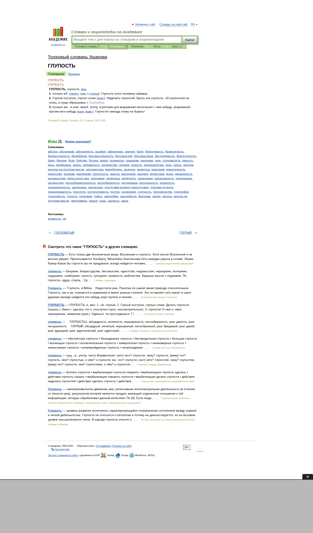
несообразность (108, 182)
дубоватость (91, 165)
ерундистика (94, 169)
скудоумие (128, 191)
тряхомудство (162, 191)
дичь (51, 165)
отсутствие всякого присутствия (127, 187)
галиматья (117, 160)
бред (51, 160)
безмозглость (174, 151)
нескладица (184, 178)
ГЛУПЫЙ (185, 232)
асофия (100, 151)
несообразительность (80, 182)
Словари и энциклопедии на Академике (106, 32)
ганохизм (146, 160)
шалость (113, 200)
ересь (178, 165)
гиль (158, 160)
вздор (104, 160)
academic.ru (58, 44)
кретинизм (83, 174)
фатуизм (144, 196)
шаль (124, 200)
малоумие (128, 174)
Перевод (74, 74)
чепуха (167, 196)
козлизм (69, 174)
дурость (136, 165)
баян (140, 151)
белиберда (79, 156)
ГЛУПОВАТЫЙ (64, 232)
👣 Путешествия (60, 449)
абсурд (53, 151)
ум (64, 218)
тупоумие (85, 196)
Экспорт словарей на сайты (63, 455)
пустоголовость (98, 191)
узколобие (111, 196)
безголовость (154, 151)
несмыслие (56, 182)
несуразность (148, 182)
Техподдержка (103, 446)
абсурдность (84, 151)
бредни (61, 160)
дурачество (109, 165)
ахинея (130, 151)
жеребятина (113, 169)
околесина (79, 187)
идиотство (55, 174)
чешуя (93, 200)
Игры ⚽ (177, 46)
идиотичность (175, 169)
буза (71, 160)
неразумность (164, 178)
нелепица (113, 178)
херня (156, 196)
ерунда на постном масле (66, 169)
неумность (167, 182)
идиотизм (158, 169)
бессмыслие (123, 156)
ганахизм (132, 160)
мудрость (54, 218)
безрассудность (59, 156)
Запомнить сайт (145, 24)
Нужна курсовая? (78, 141)
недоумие (98, 178)
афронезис (115, 151)
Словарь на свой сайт (173, 24)
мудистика (157, 174)
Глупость (55, 288)
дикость (187, 160)
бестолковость (165, 156)
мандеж (142, 174)
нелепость (129, 178)
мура (169, 174)
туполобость (56, 196)
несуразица (129, 182)
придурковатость (59, 191)
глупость (55, 271)
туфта (98, 196)
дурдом (124, 165)
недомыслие (57, 178)
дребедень (63, 165)
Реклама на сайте (122, 446)
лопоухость (100, 174)
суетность (144, 191)
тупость (72, 196)
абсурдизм (66, 151)
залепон (129, 169)
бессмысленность (101, 156)
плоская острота (161, 187)
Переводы (137, 46)
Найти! (189, 40)
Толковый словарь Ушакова (89, 46)
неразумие (145, 178)
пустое (115, 191)
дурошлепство (154, 165)
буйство (81, 160)
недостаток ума (78, 178)
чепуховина (79, 200)
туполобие (181, 191)
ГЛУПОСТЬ (56, 254)
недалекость (183, 174)
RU (193, 24)
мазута (115, 174)
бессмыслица (143, 156)
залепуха (143, 169)
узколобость (128, 196)
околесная (95, 187)
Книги (157, 46)
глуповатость (171, 160)
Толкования (117, 46)
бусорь (93, 160)
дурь (168, 165)
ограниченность (59, 187)
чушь (102, 200)
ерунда (188, 165)
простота (79, 191)
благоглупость (186, 156)
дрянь (77, 165)
